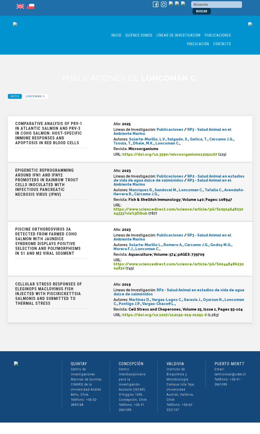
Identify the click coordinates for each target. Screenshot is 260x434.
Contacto (222, 44)
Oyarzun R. (213, 300)
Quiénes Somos (139, 35)
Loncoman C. (167, 143)
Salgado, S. (177, 139)
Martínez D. (139, 300)
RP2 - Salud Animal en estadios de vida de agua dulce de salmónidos (179, 178)
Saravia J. (192, 300)
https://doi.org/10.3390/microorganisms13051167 (169, 154)
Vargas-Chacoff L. (158, 304)
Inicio (116, 35)
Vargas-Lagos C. (167, 300)
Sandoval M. (166, 190)
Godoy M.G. (220, 245)
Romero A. (173, 245)
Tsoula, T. (122, 143)
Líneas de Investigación (179, 35)
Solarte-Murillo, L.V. (147, 139)
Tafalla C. (213, 190)
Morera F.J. (123, 249)
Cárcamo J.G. (221, 139)
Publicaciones (218, 35)
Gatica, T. (198, 139)
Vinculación (198, 44)
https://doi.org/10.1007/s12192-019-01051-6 (164, 315)
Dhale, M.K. (143, 143)
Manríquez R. (141, 190)
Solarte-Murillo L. (145, 245)
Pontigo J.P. (129, 304)
